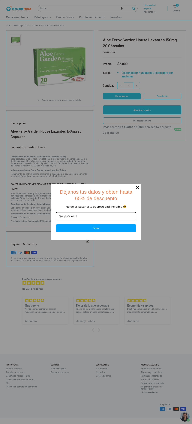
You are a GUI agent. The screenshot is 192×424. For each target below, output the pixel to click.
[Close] (137, 187)
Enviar (96, 228)
